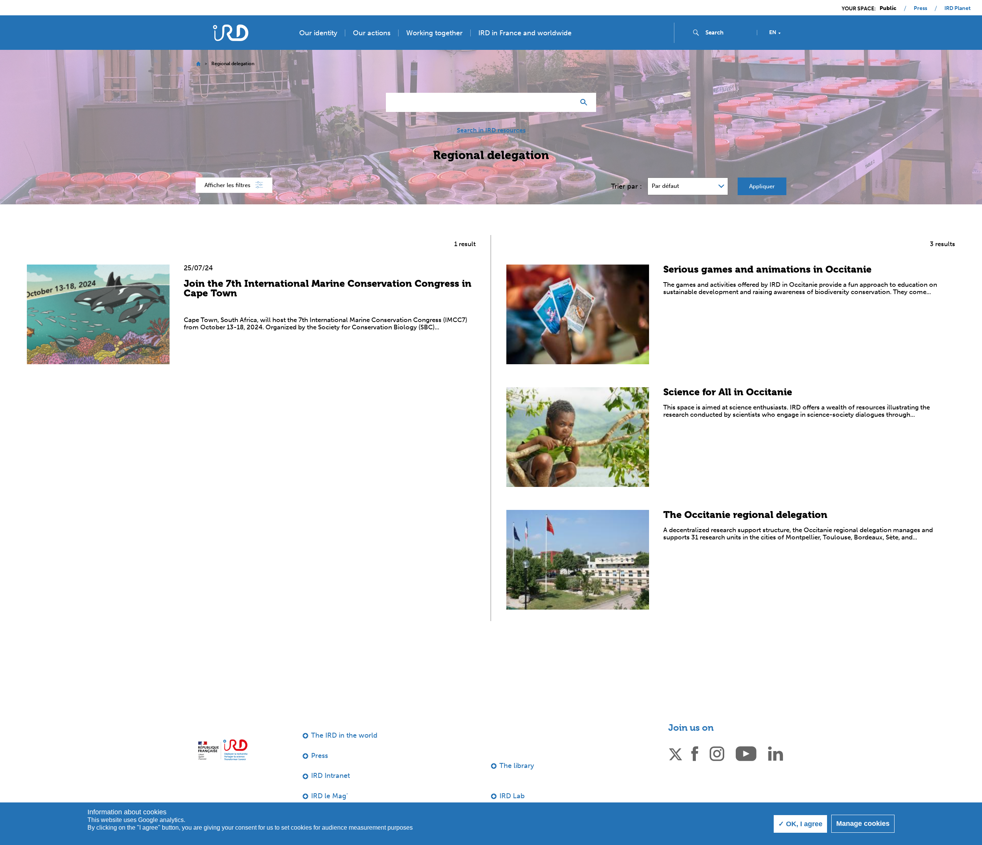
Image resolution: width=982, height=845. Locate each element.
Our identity (318, 33)
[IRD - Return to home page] (230, 33)
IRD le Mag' (329, 795)
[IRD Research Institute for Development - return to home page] (223, 750)
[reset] (566, 102)
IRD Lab (512, 795)
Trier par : (626, 186)
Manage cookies (863, 823)
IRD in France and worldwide (525, 33)
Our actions (371, 33)
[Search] (585, 102)
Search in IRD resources (491, 130)
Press (920, 8)
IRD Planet (957, 8)
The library (516, 765)
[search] (728, 32)
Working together (434, 33)
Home (198, 64)
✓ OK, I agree (800, 824)
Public (888, 8)
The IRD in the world (344, 735)
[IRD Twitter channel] (675, 753)
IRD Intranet (330, 775)
